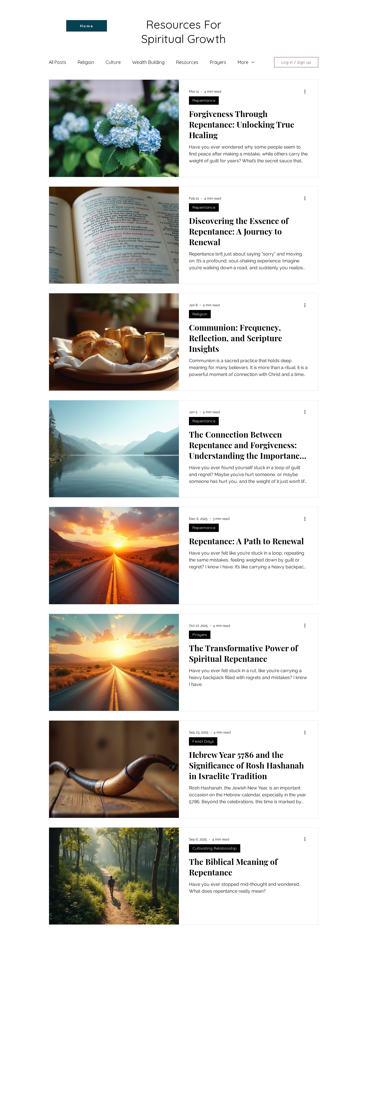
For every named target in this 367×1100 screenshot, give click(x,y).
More (243, 62)
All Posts (57, 62)
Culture (113, 62)
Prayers (218, 62)
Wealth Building (148, 62)
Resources (187, 62)
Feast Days (203, 741)
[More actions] (306, 91)
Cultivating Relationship (214, 848)
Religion (86, 62)
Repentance (203, 100)
